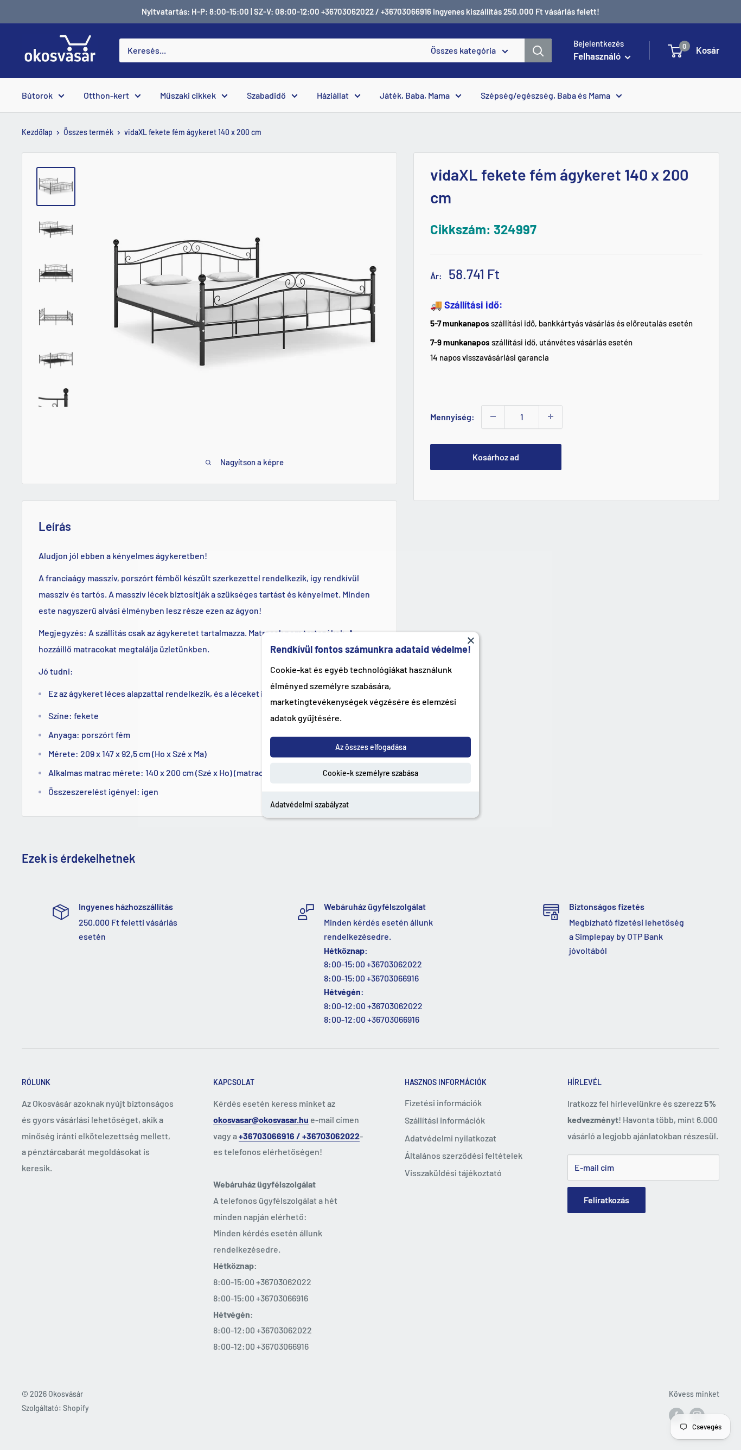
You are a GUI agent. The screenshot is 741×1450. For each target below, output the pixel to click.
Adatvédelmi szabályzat (309, 804)
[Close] (471, 640)
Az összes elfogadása (370, 747)
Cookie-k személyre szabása (370, 773)
